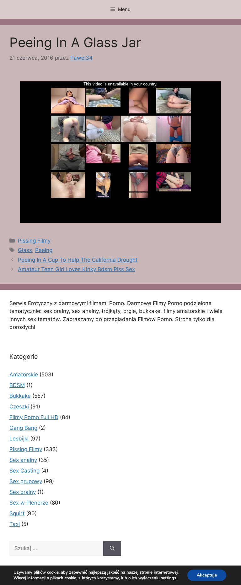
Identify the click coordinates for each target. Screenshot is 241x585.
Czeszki (19, 406)
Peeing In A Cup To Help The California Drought (77, 260)
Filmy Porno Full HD (33, 417)
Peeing (43, 250)
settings (168, 578)
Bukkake (20, 396)
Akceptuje (207, 575)
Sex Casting (24, 470)
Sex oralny (22, 492)
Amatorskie (23, 374)
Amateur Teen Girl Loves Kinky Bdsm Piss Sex (76, 269)
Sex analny (23, 460)
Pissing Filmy (34, 241)
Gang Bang (23, 428)
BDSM (17, 385)
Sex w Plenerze (28, 503)
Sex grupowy (25, 481)
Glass (25, 250)
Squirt (16, 513)
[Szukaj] (112, 548)
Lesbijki (19, 438)
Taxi (14, 524)
